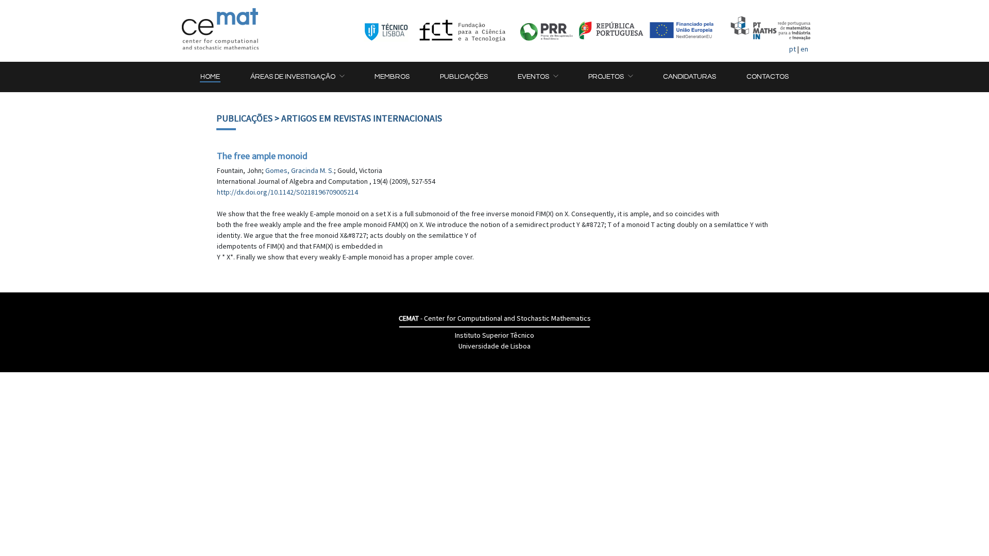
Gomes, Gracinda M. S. (299, 170)
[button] (297, 76)
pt (792, 49)
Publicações (244, 118)
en (804, 49)
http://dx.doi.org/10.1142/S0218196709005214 (287, 192)
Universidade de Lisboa (494, 346)
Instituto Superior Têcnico (494, 335)
